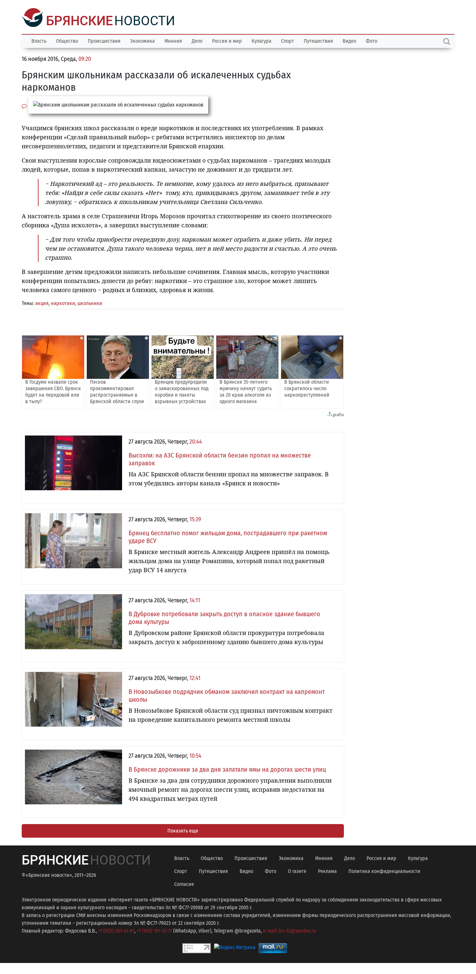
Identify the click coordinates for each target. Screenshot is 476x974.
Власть (38, 40)
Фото (371, 40)
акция (42, 303)
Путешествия (318, 40)
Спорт (287, 40)
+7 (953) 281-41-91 (116, 930)
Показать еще (182, 830)
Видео (349, 40)
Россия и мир (227, 40)
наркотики (63, 303)
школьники (89, 303)
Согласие (184, 883)
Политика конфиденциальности (384, 870)
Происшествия (104, 40)
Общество (67, 40)
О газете (297, 870)
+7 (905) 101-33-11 (154, 930)
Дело (197, 40)
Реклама (327, 870)
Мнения (173, 40)
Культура (261, 40)
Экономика (142, 40)
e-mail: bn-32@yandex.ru (289, 930)
